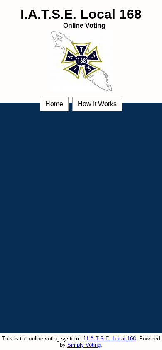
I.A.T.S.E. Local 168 (111, 338)
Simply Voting (84, 345)
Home (54, 103)
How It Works (97, 103)
